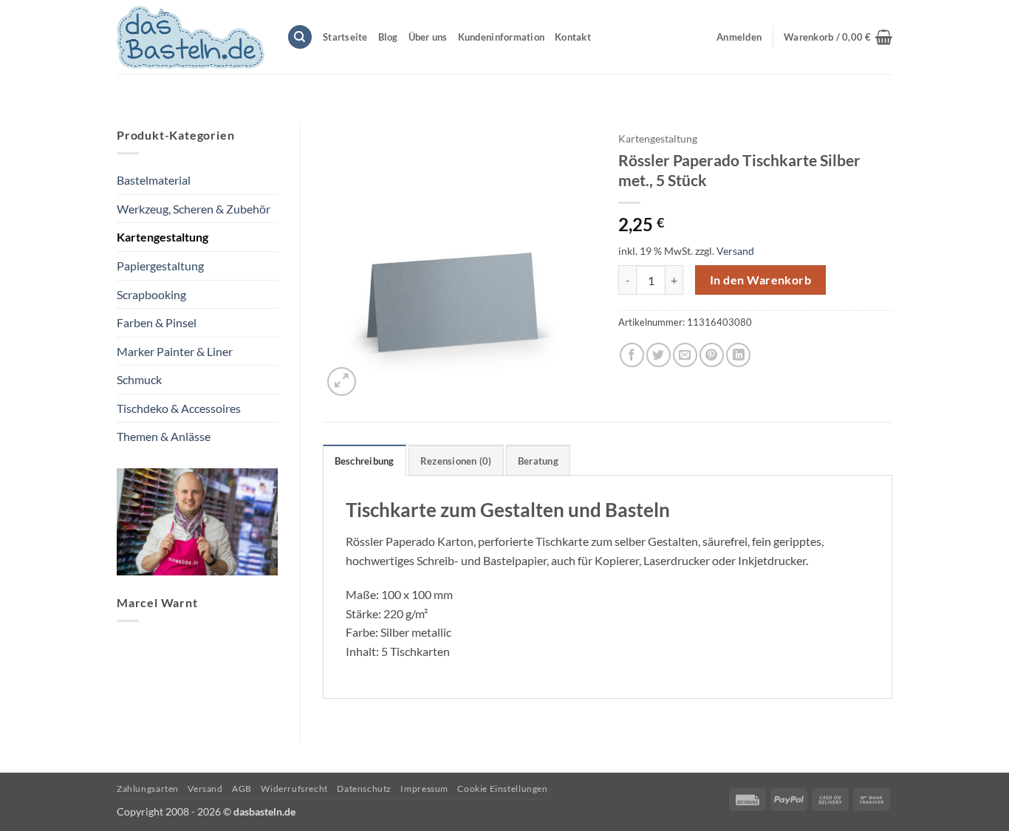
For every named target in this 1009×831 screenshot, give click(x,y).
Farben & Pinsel (156, 322)
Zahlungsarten (148, 788)
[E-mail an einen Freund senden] (685, 355)
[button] (838, 37)
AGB (242, 788)
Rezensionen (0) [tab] (456, 461)
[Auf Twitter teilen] (658, 355)
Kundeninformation (501, 37)
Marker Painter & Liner (175, 351)
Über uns (428, 37)
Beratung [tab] (538, 461)
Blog (388, 37)
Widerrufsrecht (294, 788)
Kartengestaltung (162, 237)
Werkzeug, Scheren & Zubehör (193, 209)
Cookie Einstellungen (502, 788)
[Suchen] (300, 37)
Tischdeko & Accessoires (179, 408)
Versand (735, 250)
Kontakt (573, 37)
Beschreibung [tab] (364, 461)
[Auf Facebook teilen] (632, 355)
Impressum (424, 788)
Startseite (345, 37)
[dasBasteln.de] (190, 37)
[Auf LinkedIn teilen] (738, 355)
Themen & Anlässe (164, 436)
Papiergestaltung (160, 266)
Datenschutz (364, 788)
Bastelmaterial (154, 180)
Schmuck (139, 379)
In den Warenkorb (760, 280)
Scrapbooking (151, 294)
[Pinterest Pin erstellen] (712, 355)
